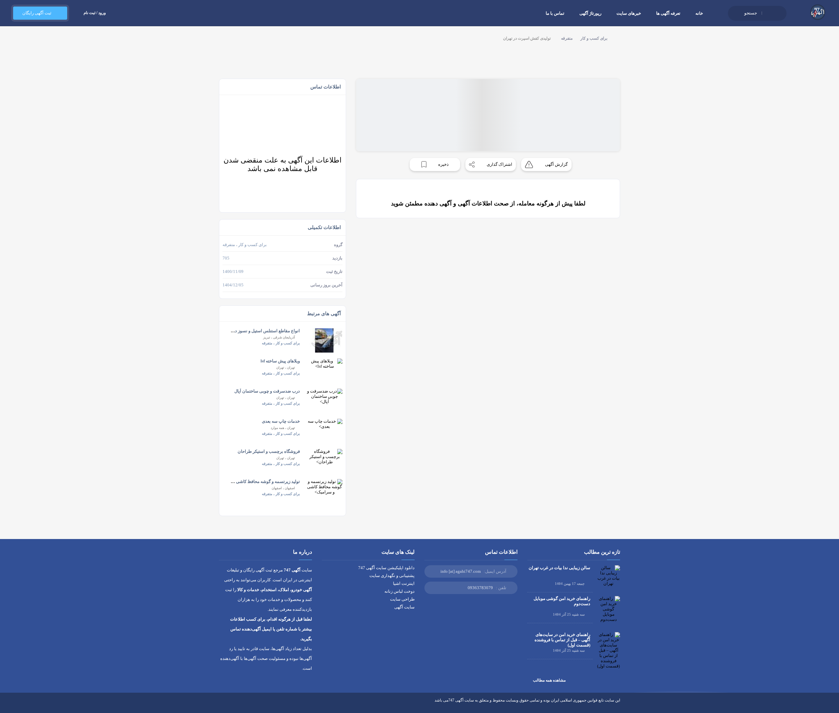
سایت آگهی (404, 607)
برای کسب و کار (593, 38)
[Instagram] (246, 705)
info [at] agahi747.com (460, 571)
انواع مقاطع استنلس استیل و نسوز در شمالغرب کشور (252, 330)
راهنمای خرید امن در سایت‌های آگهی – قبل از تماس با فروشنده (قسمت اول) (562, 639)
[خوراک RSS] (221, 705)
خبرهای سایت (628, 13)
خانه (699, 13)
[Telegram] (234, 705)
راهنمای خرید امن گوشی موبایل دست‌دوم (562, 601)
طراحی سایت (402, 599)
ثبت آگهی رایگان (36, 12)
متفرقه (567, 38)
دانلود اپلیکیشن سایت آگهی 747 (386, 567)
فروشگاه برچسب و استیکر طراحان (269, 451)
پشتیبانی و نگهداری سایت (392, 575)
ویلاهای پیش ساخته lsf (280, 360)
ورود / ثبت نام (95, 12)
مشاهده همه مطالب (549, 680)
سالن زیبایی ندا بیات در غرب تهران (559, 567)
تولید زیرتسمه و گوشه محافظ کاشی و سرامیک (258, 481)
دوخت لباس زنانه (399, 591)
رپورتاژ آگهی (590, 13)
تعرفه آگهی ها (668, 13)
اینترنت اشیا (404, 583)
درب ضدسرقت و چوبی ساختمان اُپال (267, 391)
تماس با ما (555, 13)
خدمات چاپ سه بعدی (281, 421)
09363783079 (480, 587)
